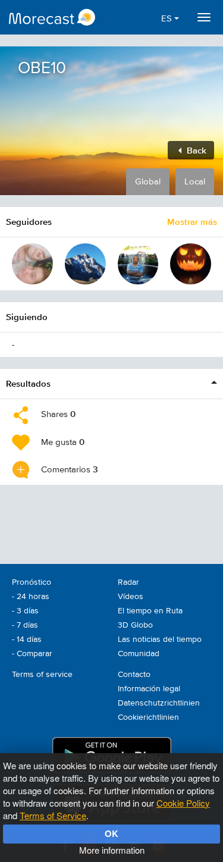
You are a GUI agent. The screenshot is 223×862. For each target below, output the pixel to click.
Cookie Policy (183, 803)
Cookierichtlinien (148, 717)
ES (167, 18)
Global (148, 181)
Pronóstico (31, 582)
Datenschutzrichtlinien (159, 703)
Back (195, 150)
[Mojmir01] (190, 263)
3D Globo (135, 625)
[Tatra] (85, 263)
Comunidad (138, 654)
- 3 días (25, 611)
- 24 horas (30, 597)
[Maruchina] (32, 263)
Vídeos (130, 597)
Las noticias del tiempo (160, 639)
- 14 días (27, 639)
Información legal (149, 689)
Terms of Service (53, 815)
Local (194, 181)
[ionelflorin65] (138, 263)
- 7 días (25, 625)
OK (111, 833)
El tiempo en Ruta (150, 611)
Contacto (134, 674)
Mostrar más (192, 222)
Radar (128, 582)
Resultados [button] (28, 383)
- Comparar (32, 654)
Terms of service (42, 674)
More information (112, 850)
